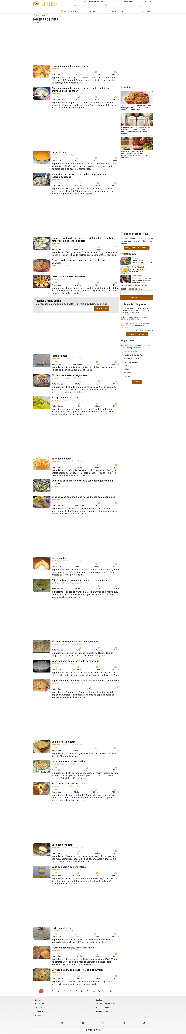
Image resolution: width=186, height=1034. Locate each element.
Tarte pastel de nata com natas (68, 276)
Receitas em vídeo (42, 1004)
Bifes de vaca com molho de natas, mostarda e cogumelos (83, 497)
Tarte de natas (59, 355)
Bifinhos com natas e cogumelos (69, 375)
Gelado (127, 369)
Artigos (93, 11)
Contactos (100, 1000)
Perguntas (118, 11)
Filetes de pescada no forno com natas (73, 947)
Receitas (68, 11)
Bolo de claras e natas (63, 741)
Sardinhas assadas (131, 358)
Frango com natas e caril (65, 397)
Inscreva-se (101, 308)
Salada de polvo (130, 351)
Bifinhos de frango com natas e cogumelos (75, 641)
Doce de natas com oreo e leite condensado (75, 661)
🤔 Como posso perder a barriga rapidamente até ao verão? (133, 318)
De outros (144, 11)
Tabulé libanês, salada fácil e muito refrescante (142, 262)
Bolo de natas (59, 558)
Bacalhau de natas (61, 458)
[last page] (111, 991)
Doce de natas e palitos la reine (68, 761)
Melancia (127, 373)
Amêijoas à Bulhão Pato (133, 355)
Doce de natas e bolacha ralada (69, 867)
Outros (127, 376)
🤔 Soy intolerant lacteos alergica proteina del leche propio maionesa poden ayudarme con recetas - (134, 310)
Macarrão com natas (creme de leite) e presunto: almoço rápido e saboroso (82, 175)
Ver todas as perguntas (143, 330)
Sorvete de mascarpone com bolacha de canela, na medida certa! (141, 280)
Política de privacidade (105, 1004)
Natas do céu (59, 152)
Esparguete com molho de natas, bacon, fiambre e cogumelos (85, 680)
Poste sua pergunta (138, 334)
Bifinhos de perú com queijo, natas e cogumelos (77, 969)
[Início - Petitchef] (34, 15)
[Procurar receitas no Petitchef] (138, 5)
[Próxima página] (105, 991)
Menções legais (102, 1011)
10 (93, 991)
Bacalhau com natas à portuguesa (70, 66)
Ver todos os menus (132, 285)
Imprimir (148, 285)
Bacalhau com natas (63, 844)
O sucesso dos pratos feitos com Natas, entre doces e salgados (81, 261)
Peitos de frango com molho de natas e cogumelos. (79, 580)
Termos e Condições (104, 1007)
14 (99, 991)
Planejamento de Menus (135, 247)
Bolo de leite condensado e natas (70, 783)
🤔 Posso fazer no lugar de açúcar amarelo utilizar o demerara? (134, 325)
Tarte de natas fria (61, 928)
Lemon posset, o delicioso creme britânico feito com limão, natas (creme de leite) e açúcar (84, 239)
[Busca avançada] (143, 6)
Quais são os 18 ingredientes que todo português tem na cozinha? (82, 482)
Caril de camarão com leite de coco (141, 270)
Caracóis (127, 366)
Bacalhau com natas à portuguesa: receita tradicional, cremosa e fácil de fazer (81, 89)
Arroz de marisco (131, 362)
